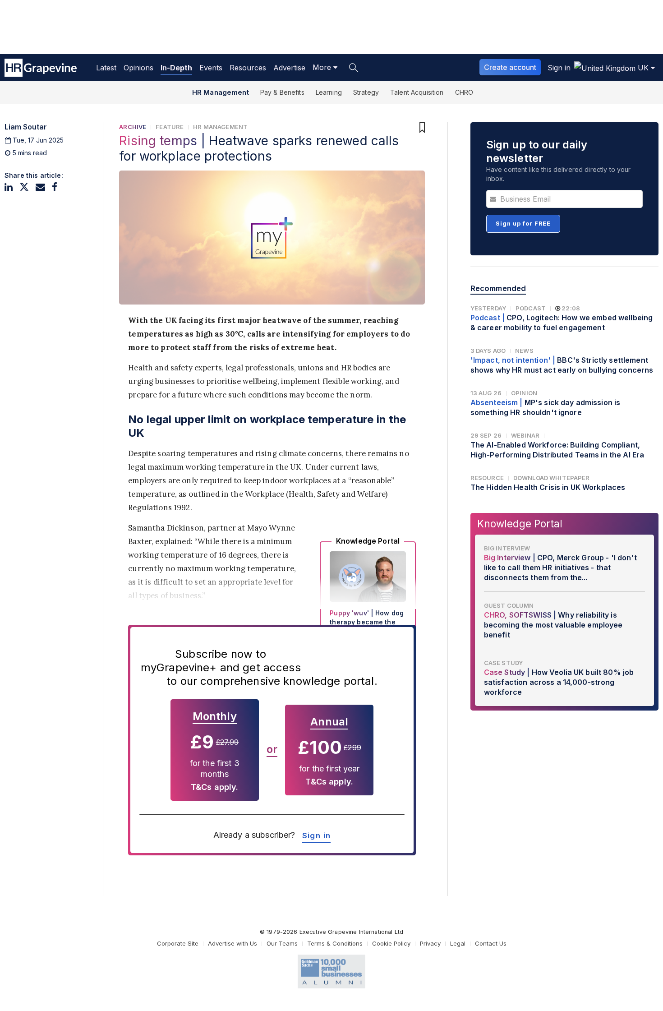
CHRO (464, 92)
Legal (457, 943)
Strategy (366, 92)
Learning (329, 92)
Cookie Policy (391, 943)
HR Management (220, 92)
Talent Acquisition (417, 92)
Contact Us (490, 943)
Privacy (430, 943)
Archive (132, 126)
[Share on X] (24, 187)
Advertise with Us (232, 943)
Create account (510, 67)
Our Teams (282, 943)
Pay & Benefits (282, 92)
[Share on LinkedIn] (9, 187)
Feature (170, 126)
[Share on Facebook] (54, 187)
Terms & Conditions (335, 943)
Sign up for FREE (523, 223)
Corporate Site (177, 943)
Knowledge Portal (519, 523)
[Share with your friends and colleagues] (40, 187)
